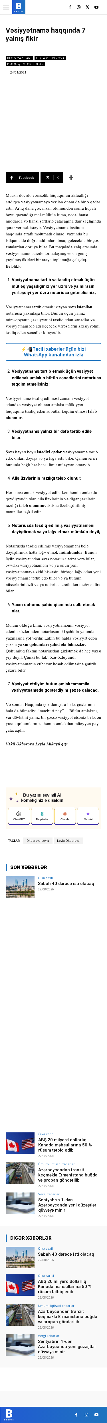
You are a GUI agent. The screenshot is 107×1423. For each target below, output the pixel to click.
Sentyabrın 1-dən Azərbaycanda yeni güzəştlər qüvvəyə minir (67, 1205)
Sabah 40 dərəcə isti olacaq (66, 883)
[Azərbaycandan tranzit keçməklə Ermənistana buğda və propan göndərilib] (20, 1173)
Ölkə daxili (46, 877)
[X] (87, 7)
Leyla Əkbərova (50, 58)
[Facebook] (70, 7)
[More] (71, 177)
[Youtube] (96, 7)
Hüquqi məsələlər (25, 64)
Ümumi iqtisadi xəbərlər (56, 1164)
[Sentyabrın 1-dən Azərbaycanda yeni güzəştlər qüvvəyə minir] (20, 1203)
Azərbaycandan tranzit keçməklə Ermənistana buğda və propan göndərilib (68, 1175)
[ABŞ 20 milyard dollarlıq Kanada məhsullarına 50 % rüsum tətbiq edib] (20, 1143)
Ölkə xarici (46, 1134)
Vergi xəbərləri (49, 1194)
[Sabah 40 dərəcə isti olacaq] (20, 887)
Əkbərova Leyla (38, 841)
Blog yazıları (19, 58)
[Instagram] (78, 7)
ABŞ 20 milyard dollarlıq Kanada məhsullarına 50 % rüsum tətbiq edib (65, 1145)
